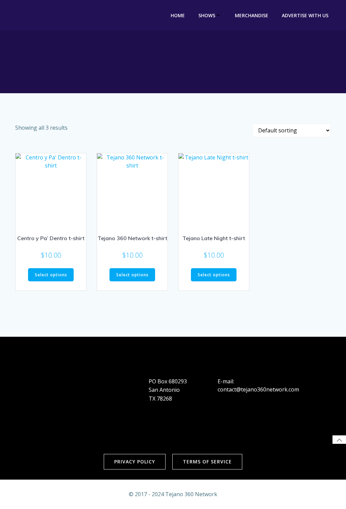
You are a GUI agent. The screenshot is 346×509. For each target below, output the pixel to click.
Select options (51, 275)
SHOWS (206, 15)
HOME (178, 15)
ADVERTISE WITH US (305, 15)
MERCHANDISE (251, 15)
